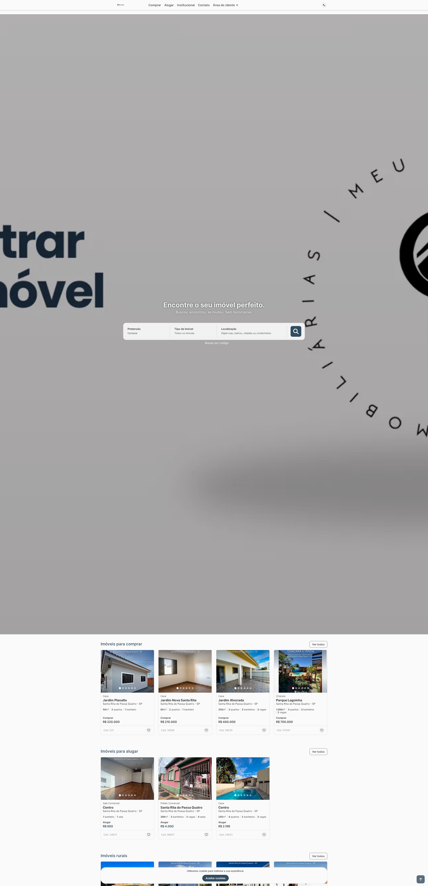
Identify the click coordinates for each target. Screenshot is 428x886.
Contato (204, 7)
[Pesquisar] (296, 331)
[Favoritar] (148, 730)
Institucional (186, 7)
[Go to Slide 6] (135, 688)
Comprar (154, 7)
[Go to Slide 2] (123, 688)
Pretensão (134, 329)
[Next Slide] (150, 671)
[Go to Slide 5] (132, 688)
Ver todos (318, 644)
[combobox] (138, 333)
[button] (127, 671)
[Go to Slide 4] (129, 688)
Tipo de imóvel (183, 329)
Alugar (169, 7)
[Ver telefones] (324, 7)
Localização (228, 329)
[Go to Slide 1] (120, 688)
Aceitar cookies (216, 878)
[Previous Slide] (104, 671)
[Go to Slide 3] (126, 688)
